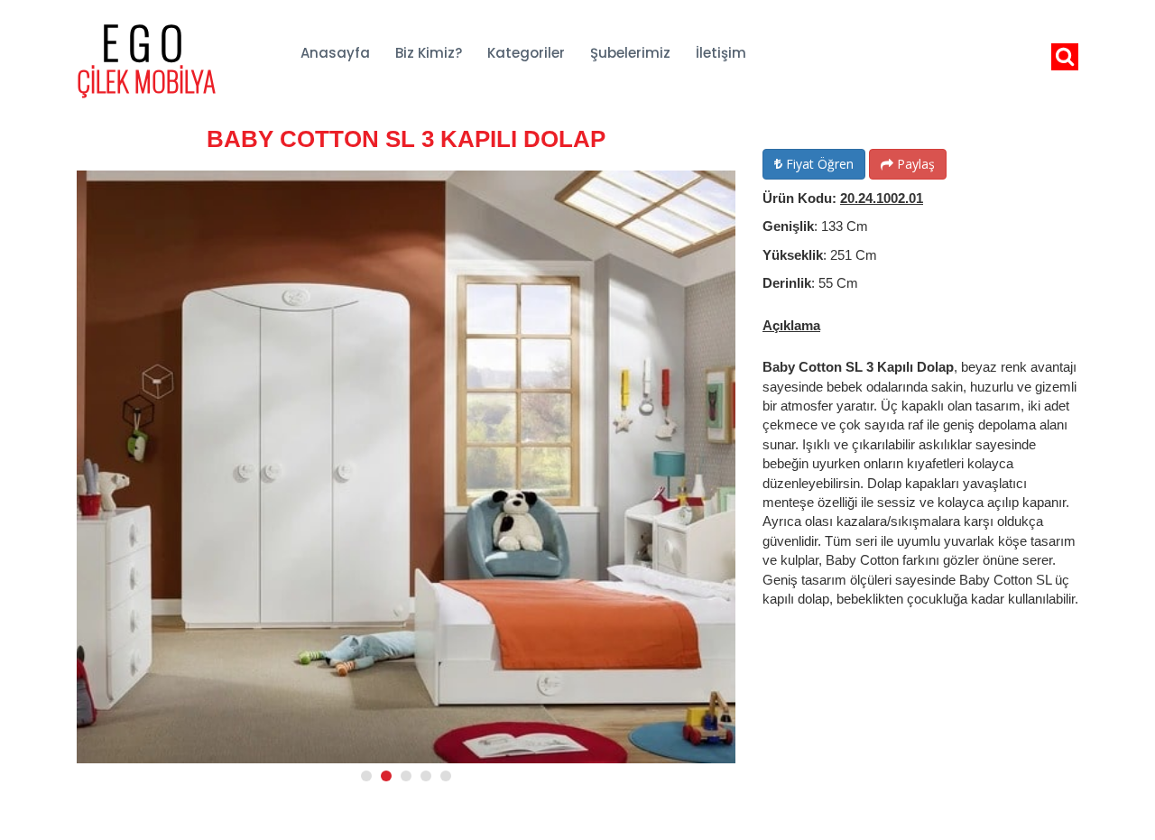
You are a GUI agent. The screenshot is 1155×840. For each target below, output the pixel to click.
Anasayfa (335, 52)
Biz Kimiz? (428, 52)
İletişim (721, 52)
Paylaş (914, 163)
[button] (366, 776)
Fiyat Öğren (818, 163)
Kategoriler (526, 52)
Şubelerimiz (630, 52)
